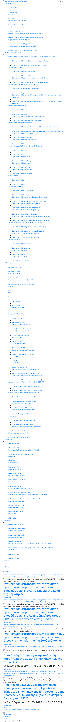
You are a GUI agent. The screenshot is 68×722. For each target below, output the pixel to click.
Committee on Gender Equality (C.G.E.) (25, 420)
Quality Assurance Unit (16, 27)
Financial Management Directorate (23, 409)
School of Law (13, 176)
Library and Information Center (18, 433)
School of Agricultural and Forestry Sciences (23, 84)
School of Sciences (14, 239)
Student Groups (13, 554)
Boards (10, 297)
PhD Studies (12, 514)
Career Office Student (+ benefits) (23, 350)
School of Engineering (15, 186)
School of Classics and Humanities (20, 122)
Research (8, 520)
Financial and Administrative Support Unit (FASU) (28, 386)
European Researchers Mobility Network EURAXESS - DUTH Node (30, 543)
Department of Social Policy (21, 156)
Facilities (11, 14)
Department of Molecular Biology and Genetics (28, 116)
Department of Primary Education (23, 71)
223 (21, 710)
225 (26, 710)
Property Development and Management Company (25, 33)
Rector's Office (17, 337)
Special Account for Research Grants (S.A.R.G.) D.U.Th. (26, 382)
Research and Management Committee (21, 280)
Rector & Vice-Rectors (15, 267)
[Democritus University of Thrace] (15, 1)
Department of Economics (21, 163)
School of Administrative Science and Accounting (25, 222)
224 (23, 710)
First (4, 710)
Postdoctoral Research (16, 501)
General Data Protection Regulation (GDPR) (23, 46)
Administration (10, 263)
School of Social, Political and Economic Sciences (25, 146)
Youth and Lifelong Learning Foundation (25, 369)
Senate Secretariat (18, 318)
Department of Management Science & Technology (29, 227)
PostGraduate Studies (15, 507)
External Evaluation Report (17, 20)
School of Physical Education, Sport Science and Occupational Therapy (32, 57)
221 (16, 710)
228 (34, 710)
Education (8, 439)
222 (18, 710)
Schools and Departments (13, 52)
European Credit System (16, 475)
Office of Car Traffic (19, 344)
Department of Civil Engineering (23, 191)
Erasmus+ (11, 456)
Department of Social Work (21, 150)
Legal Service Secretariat (20, 331)
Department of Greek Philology (22, 133)
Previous (9, 710)
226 (29, 710)
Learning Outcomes (14, 469)
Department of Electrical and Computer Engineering (29, 197)
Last (43, 710)
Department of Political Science (22, 169)
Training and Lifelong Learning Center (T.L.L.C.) (24, 450)
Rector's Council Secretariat (21, 324)
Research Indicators (15, 537)
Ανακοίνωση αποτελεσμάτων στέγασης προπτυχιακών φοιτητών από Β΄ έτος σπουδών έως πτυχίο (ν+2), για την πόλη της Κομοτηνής (31, 589)
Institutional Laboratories (16, 531)
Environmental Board (19, 307)
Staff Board (16, 301)
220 (13, 710)
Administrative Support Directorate (24, 397)
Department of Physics (19, 250)
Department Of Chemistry (20, 256)
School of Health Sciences (17, 105)
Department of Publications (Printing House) (27, 375)
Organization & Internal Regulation (19, 40)
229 (37, 710)
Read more (7, 598)
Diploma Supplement (15, 482)
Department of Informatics (21, 244)
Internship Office (13, 463)
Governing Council (14, 273)
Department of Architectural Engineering (25, 210)
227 (31, 710)
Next (40, 710)
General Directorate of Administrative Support (23, 392)
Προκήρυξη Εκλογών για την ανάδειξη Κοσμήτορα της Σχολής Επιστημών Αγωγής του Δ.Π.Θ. (32, 659)
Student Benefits (13, 443)
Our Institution (13, 8)
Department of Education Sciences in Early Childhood (30, 78)
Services (8, 293)
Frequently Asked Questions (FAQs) (20, 488)
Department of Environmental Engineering (26, 203)
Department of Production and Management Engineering (31, 216)
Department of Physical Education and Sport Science (30, 61)
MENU (62, 1)
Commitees (12, 416)
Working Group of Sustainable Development (26, 426)
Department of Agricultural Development (25, 88)
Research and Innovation (16, 524)
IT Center (15, 356)
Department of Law (18, 180)
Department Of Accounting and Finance (25, 233)
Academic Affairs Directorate (22, 403)
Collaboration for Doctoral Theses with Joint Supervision (27, 495)
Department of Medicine (20, 110)
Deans (10, 286)
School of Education (15, 67)
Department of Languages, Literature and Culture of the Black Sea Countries (37, 127)
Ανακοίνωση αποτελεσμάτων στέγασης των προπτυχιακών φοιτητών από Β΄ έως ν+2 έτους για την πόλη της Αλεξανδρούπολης (33, 637)
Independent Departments (17, 314)
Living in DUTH (10, 550)
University (8, 3)
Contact (7, 567)
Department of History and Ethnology (24, 139)
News (7, 560)
